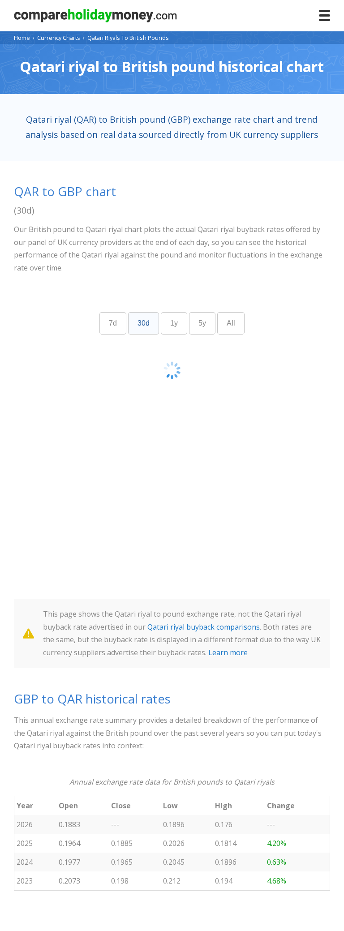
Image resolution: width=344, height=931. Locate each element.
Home (22, 38)
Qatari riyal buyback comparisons (203, 627)
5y (202, 323)
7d (113, 323)
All (231, 323)
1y (174, 323)
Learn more (228, 652)
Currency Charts (58, 38)
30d (144, 323)
